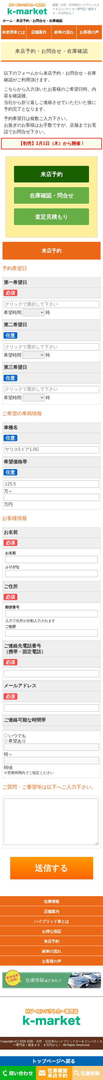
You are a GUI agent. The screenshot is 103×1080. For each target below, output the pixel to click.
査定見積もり (51, 217)
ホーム (8, 21)
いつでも (16, 735)
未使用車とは (13, 32)
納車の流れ (64, 32)
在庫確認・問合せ (52, 195)
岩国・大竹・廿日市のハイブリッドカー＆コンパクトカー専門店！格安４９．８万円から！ (57, 1043)
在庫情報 (51, 901)
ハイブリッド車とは (51, 921)
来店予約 (52, 174)
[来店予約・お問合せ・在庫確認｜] (27, 13)
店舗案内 (38, 32)
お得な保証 (51, 931)
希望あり (16, 741)
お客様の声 (89, 32)
